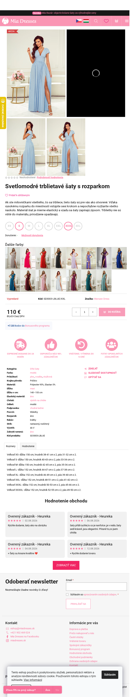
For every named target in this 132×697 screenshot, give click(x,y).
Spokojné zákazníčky (80, 645)
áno (32, 396)
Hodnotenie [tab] (28, 446)
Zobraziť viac (66, 565)
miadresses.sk (18, 640)
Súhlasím (110, 674)
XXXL (68, 225)
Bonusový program (79, 649)
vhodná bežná (36, 408)
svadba (38, 376)
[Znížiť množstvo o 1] (76, 312)
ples (32, 376)
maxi (32, 388)
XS (9, 225)
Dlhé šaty (34, 369)
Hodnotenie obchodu (66, 500)
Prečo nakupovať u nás (81, 633)
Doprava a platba (78, 629)
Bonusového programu (37, 325)
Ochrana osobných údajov (83, 661)
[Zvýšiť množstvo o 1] (93, 312)
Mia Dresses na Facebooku (24, 636)
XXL (58, 225)
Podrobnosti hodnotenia (50, 177)
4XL (78, 225)
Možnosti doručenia (32, 235)
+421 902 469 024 (20, 632)
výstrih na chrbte (38, 400)
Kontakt (73, 665)
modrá (33, 372)
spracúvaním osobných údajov (100, 594)
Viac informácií (33, 680)
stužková (47, 376)
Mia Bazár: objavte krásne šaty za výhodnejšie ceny (64, 12)
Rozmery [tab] (10, 446)
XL (48, 225)
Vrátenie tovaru (77, 641)
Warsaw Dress (101, 298)
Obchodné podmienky (81, 657)
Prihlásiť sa (78, 604)
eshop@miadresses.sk (22, 628)
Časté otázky (76, 637)
